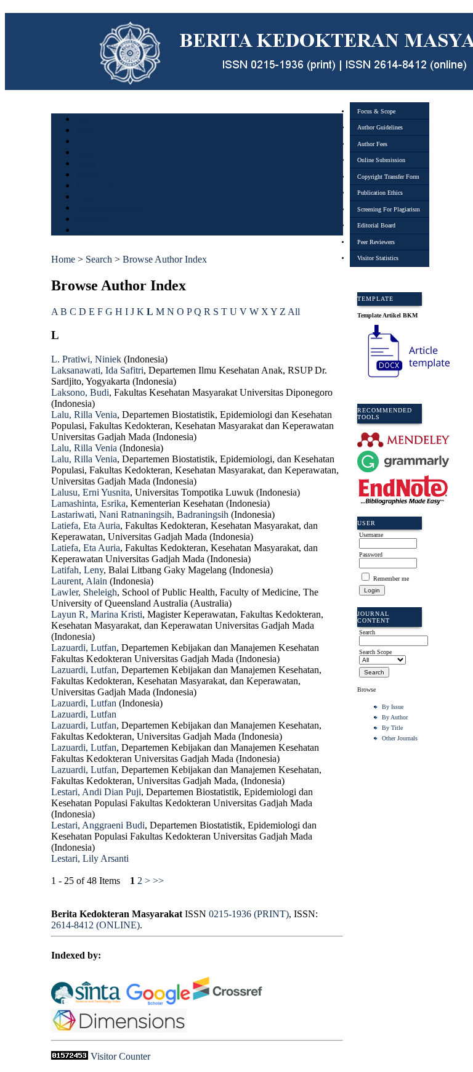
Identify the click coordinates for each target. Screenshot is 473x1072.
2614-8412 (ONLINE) (95, 925)
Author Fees (372, 144)
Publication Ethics (380, 192)
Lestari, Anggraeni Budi (98, 825)
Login (84, 142)
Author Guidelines (380, 127)
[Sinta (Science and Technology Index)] (86, 1002)
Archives (88, 175)
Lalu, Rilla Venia (84, 414)
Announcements (97, 186)
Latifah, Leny (77, 570)
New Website (93, 219)
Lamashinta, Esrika (88, 503)
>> (158, 880)
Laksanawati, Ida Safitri (97, 370)
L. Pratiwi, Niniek (86, 359)
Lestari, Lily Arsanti (90, 858)
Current (86, 164)
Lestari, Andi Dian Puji (96, 792)
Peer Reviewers (376, 242)
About (84, 131)
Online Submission (381, 160)
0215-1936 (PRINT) (249, 914)
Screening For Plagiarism (388, 209)
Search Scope (375, 652)
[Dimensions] (120, 1029)
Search (85, 153)
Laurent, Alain (79, 581)
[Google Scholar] (158, 1002)
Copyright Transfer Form (388, 176)
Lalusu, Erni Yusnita (90, 492)
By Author (395, 717)
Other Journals (400, 738)
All (294, 311)
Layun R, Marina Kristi (96, 614)
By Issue (392, 706)
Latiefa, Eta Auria (85, 525)
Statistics (89, 197)
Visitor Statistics (377, 258)
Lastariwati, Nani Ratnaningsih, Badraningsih (139, 514)
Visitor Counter (120, 1056)
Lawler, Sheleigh (84, 592)
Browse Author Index (165, 259)
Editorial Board (376, 225)
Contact (86, 230)
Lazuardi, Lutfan (83, 647)
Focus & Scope (376, 111)
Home (84, 120)
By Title (392, 727)
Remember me (391, 578)
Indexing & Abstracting (108, 208)
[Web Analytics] (69, 1056)
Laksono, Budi (80, 392)
